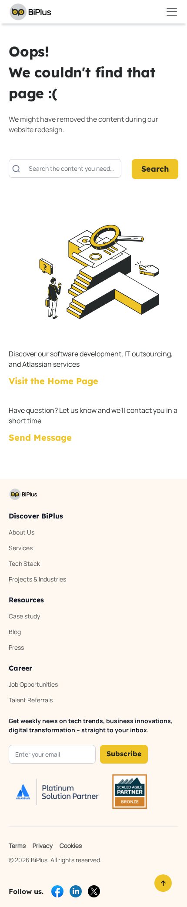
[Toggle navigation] (171, 11)
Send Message (40, 437)
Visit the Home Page (53, 380)
